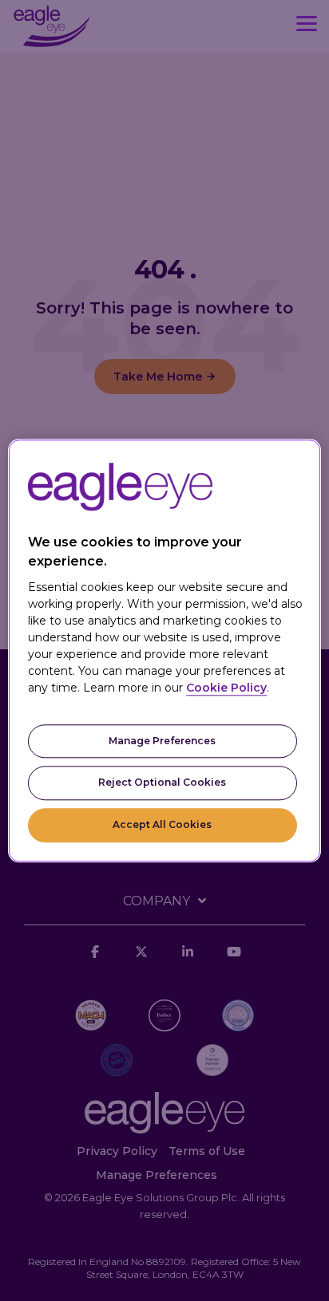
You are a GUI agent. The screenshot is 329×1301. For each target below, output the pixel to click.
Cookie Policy (226, 687)
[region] (164, 650)
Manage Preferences (162, 741)
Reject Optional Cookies (162, 783)
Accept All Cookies (162, 824)
